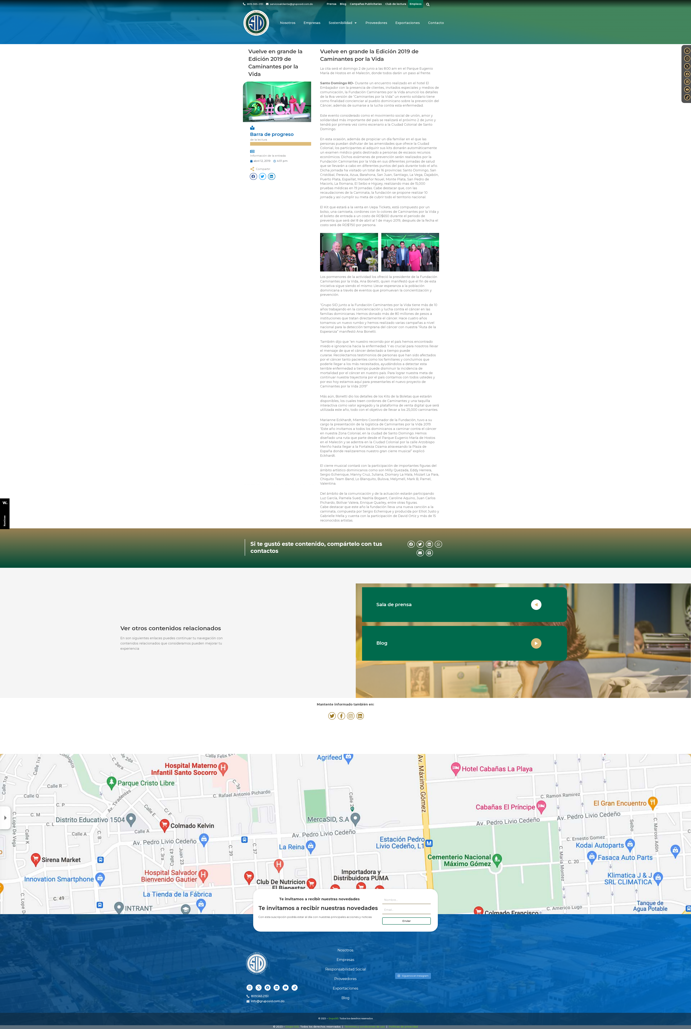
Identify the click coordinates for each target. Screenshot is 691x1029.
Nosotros (287, 23)
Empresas (312, 23)
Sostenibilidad (340, 23)
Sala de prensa (394, 604)
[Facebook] (687, 74)
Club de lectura (395, 4)
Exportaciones (407, 23)
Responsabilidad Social (345, 969)
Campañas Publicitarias (366, 4)
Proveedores (376, 23)
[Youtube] (687, 89)
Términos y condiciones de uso (364, 1026)
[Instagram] (687, 58)
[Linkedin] (687, 82)
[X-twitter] (687, 66)
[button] (428, 5)
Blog (343, 4)
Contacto (436, 23)
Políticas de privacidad (403, 1026)
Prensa (331, 4)
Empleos (415, 4)
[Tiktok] (687, 97)
